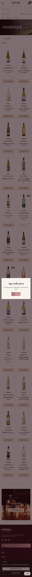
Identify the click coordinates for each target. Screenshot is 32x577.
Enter (16, 294)
